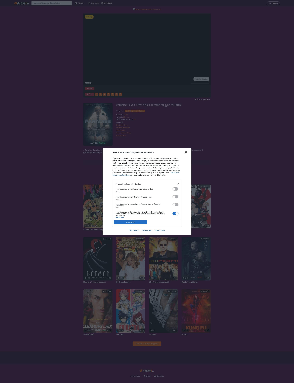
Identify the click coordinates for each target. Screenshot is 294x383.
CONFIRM (130, 222)
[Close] (187, 153)
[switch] (175, 189)
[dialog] (147, 191)
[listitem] (147, 184)
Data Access (147, 230)
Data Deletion (134, 230)
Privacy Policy (160, 230)
